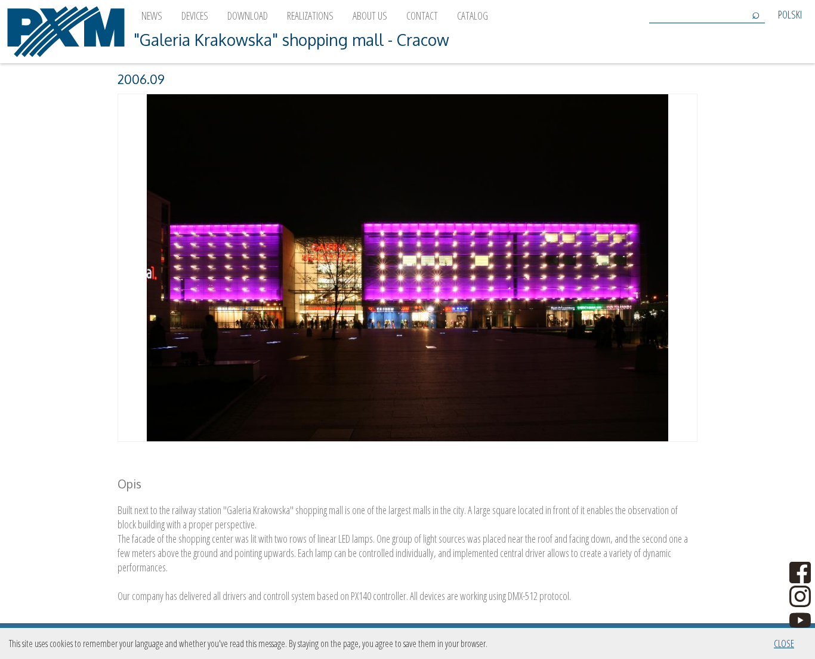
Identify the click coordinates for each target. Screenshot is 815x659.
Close (784, 643)
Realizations (310, 15)
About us (370, 15)
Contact (422, 15)
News (151, 15)
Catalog (472, 15)
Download (247, 15)
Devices (194, 15)
